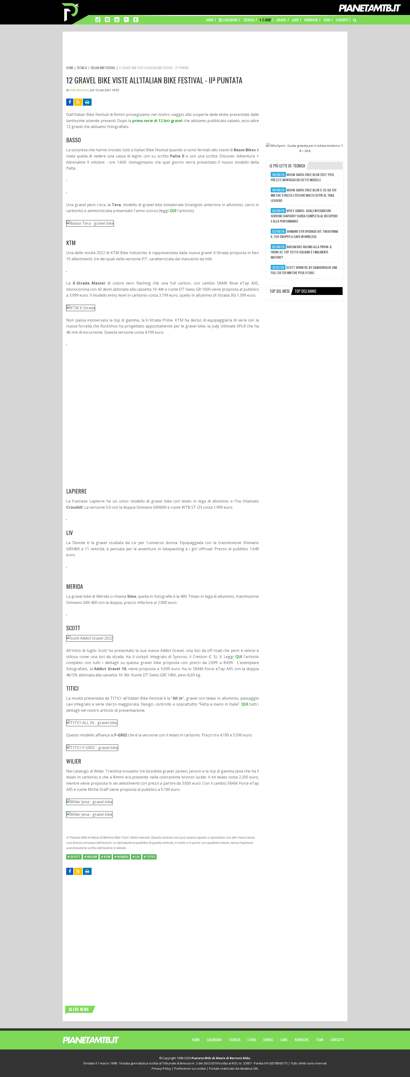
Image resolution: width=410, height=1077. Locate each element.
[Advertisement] (152, 49)
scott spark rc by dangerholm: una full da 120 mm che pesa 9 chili (304, 270)
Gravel (268, 1039)
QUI (173, 210)
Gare (284, 1039)
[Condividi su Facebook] (69, 102)
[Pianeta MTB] (99, 1040)
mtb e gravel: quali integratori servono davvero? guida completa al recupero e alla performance (304, 215)
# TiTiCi (149, 857)
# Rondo (121, 857)
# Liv (136, 857)
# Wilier (90, 857)
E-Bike (251, 1039)
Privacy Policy (161, 1068)
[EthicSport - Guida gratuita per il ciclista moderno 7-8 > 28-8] (305, 148)
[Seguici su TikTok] (97, 19)
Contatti (337, 1039)
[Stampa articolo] (87, 102)
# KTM (105, 857)
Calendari (214, 1039)
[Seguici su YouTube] (116, 19)
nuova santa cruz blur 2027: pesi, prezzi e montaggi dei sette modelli (302, 177)
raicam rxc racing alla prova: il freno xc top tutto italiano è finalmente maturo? (301, 252)
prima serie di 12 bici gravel (157, 120)
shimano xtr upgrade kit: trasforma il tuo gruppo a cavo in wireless (304, 234)
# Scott (74, 857)
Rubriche (302, 1039)
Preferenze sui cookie (190, 1068)
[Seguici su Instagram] (107, 19)
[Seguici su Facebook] (135, 19)
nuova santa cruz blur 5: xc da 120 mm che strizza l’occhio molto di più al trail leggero (303, 195)
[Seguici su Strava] (126, 19)
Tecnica (234, 1039)
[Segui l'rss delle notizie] (78, 102)
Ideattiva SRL (249, 1068)
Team (319, 1039)
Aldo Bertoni (79, 90)
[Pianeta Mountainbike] (70, 12)
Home (196, 1039)
